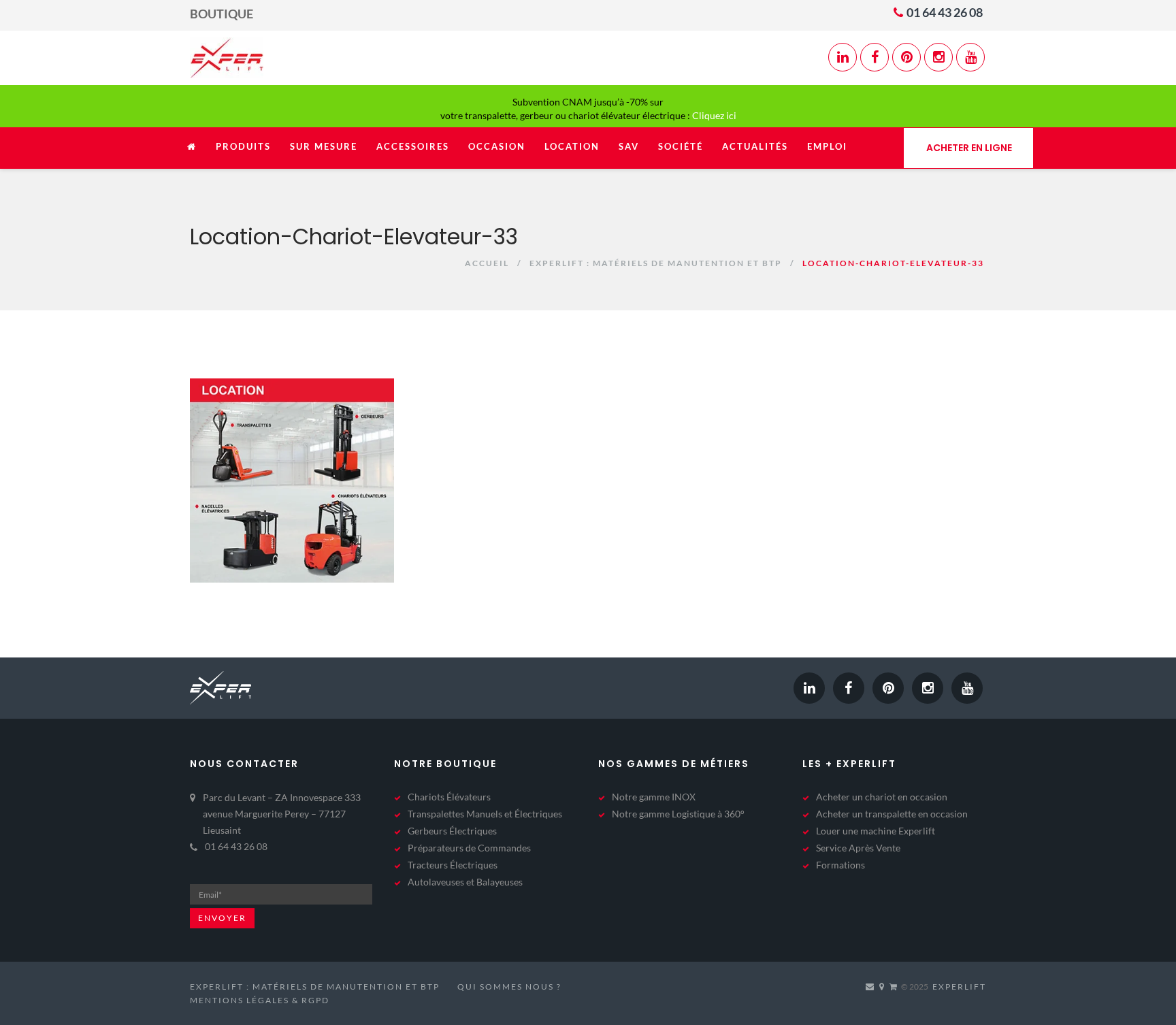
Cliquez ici (714, 115)
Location (572, 146)
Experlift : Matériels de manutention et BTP (655, 263)
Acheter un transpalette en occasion (892, 813)
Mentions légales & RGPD (259, 1000)
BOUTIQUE (221, 13)
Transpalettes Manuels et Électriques (485, 813)
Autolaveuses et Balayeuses (465, 882)
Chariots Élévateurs (449, 796)
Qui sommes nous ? (509, 986)
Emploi (827, 146)
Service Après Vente (858, 847)
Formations (840, 865)
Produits (243, 146)
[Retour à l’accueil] (192, 153)
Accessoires (412, 146)
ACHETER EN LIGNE (969, 147)
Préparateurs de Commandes (469, 847)
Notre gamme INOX (654, 796)
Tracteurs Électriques (452, 865)
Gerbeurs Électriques (452, 830)
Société (680, 146)
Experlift (959, 986)
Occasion (496, 146)
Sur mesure (323, 146)
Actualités (755, 146)
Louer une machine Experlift (875, 830)
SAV (629, 146)
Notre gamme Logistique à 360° (678, 813)
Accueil (487, 263)
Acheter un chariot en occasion (881, 796)
